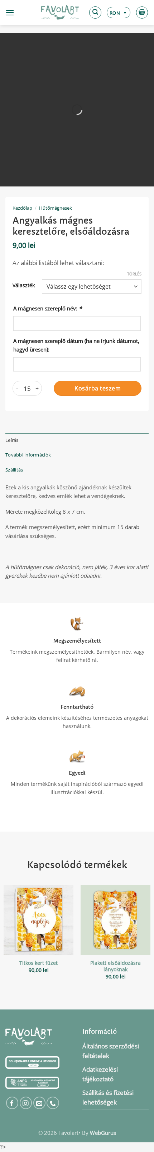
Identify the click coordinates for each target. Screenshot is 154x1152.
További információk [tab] (28, 455)
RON (115, 13)
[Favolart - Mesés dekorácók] (60, 12)
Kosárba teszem (97, 388)
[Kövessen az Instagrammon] (26, 1103)
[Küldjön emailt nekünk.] (39, 1103)
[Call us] (53, 1103)
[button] (10, 13)
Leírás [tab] (12, 440)
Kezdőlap (22, 208)
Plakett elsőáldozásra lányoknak (115, 966)
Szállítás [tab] (14, 470)
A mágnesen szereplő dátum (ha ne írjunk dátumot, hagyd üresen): (76, 345)
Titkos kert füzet (38, 963)
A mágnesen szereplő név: (47, 308)
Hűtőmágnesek (55, 208)
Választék (24, 285)
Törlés (134, 273)
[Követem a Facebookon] (12, 1103)
